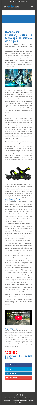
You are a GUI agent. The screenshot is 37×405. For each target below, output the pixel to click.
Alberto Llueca (18, 398)
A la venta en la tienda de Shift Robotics (18, 357)
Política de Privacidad (19, 400)
